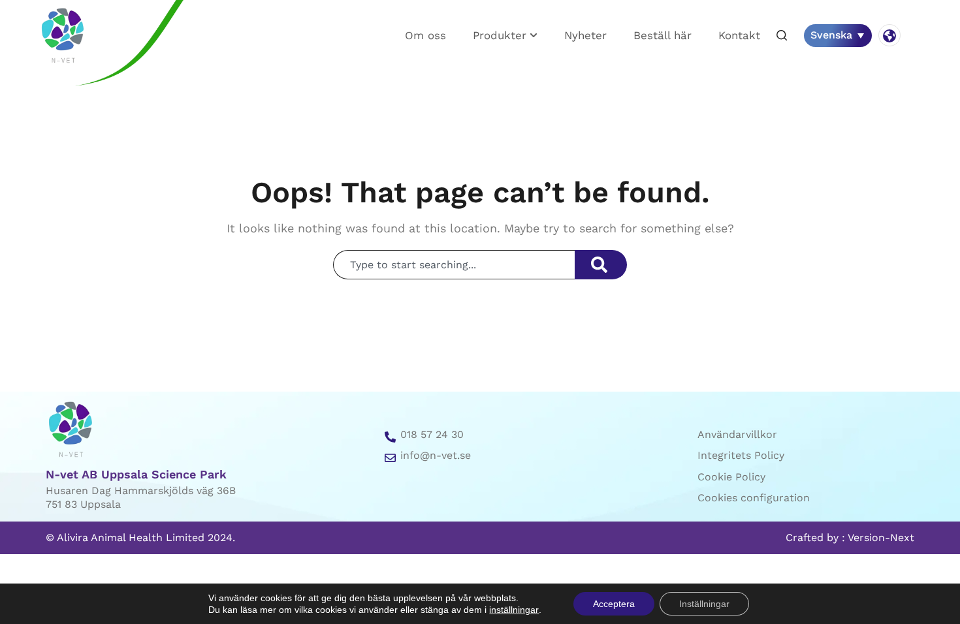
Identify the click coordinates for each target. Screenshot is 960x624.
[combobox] (454, 264)
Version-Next (881, 537)
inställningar (514, 609)
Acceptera (614, 604)
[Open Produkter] (533, 35)
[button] (781, 36)
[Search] (601, 264)
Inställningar (704, 604)
